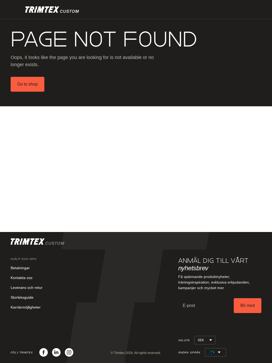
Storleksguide (22, 297)
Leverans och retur (26, 287)
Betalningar (20, 268)
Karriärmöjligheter (26, 307)
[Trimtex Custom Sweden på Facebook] (43, 352)
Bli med (247, 305)
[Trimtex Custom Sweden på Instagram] (69, 352)
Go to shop (27, 84)
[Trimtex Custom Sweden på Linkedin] (56, 352)
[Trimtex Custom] (52, 9)
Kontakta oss (21, 278)
